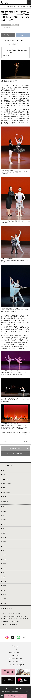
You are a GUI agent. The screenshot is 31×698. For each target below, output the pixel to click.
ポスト (8, 35)
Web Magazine (11, 6)
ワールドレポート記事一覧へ (14, 453)
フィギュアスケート (14, 619)
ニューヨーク (6, 479)
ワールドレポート (21, 6)
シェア (23, 35)
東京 (4, 488)
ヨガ (19, 613)
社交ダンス (23, 616)
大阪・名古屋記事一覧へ (14, 448)
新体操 (4, 619)
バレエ (4, 613)
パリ (4, 474)
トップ (3, 6)
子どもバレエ (12, 613)
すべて (4, 470)
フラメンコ (16, 621)
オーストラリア (7, 483)
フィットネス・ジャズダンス (10, 616)
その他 (4, 496)
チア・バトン (24, 619)
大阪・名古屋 (6, 492)
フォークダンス (7, 621)
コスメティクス (7, 624)
